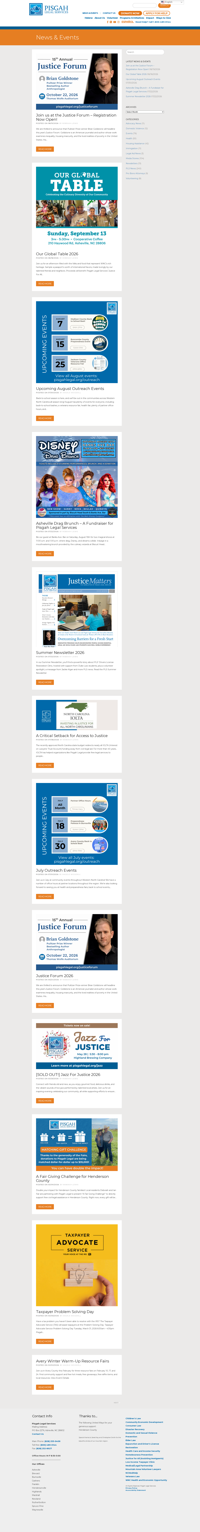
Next (117, 1402)
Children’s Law (133, 1418)
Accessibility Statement (136, 1490)
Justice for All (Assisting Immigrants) (144, 1458)
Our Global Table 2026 (57, 254)
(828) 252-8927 (44, 1448)
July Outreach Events (56, 870)
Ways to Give (163, 18)
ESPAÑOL (127, 21)
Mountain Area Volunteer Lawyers (143, 1469)
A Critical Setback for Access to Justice (72, 735)
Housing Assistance (135, 143)
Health (129, 138)
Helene (89, 18)
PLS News (131, 168)
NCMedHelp (132, 1473)
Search (164, 5)
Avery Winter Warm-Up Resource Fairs (72, 1361)
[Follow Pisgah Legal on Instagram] (118, 22)
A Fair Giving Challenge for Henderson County (72, 1178)
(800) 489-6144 (48, 1445)
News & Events (90, 13)
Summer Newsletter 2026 (60, 652)
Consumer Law (133, 1425)
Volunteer (112, 18)
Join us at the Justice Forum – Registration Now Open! (76, 117)
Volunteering (132, 178)
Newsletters (131, 163)
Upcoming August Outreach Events (70, 388)
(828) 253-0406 (52, 1441)
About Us (100, 18)
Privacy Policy (131, 1488)
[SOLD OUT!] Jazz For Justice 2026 (68, 1074)
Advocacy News (133, 123)
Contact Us (109, 13)
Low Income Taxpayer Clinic (140, 1462)
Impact (150, 18)
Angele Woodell (72, 393)
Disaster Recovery (135, 1429)
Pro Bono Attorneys (135, 173)
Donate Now (130, 13)
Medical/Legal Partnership (139, 1465)
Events (129, 133)
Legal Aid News (133, 153)
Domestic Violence (135, 128)
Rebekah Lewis (70, 123)
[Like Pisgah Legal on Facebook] (107, 22)
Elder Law (131, 1440)
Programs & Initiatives (132, 18)
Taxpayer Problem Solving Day (65, 1311)
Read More (45, 149)
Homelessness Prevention (139, 1455)
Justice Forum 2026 (54, 975)
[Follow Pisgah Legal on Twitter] (111, 22)
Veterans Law (133, 1476)
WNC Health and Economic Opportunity (146, 1480)
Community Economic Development (144, 1422)
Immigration (132, 148)
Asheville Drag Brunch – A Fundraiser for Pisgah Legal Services (74, 525)
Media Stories (132, 158)
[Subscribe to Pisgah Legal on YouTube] (115, 22)
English (168, 2)
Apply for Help (156, 13)
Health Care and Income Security (143, 1451)
